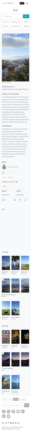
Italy (3, 370)
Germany (4, 347)
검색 (26, 16)
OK (27, 405)
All (6, 22)
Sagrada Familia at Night (15, 346)
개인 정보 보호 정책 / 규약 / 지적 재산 (11, 428)
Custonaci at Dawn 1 (7, 368)
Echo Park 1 (14, 391)
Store (22, 3)
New (6, 26)
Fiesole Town (5, 391)
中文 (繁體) (22, 399)
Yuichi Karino (14, 167)
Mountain (16, 26)
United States (24, 347)
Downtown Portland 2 (25, 346)
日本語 (10, 399)
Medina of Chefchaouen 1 (6, 272)
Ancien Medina (15, 317)
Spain (12, 347)
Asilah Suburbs (25, 272)
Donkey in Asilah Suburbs (6, 317)
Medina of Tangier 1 (15, 272)
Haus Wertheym (6, 346)
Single (4, 186)
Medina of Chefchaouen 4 (9, 294)
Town (4, 177)
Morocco (26, 89)
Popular (16, 22)
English (5, 399)
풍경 (15, 9)
